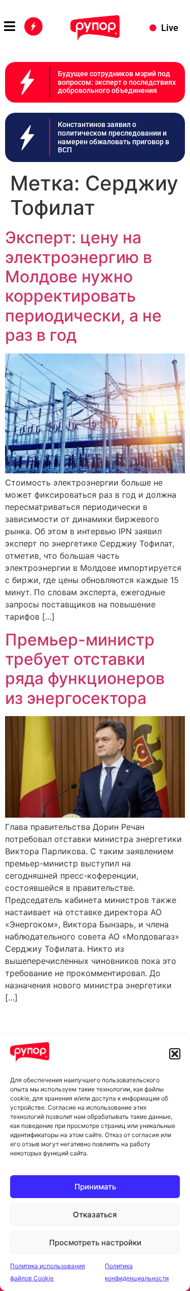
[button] (175, 1054)
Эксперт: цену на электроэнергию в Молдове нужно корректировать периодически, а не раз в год (83, 286)
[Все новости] (33, 26)
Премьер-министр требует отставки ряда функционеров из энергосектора (85, 669)
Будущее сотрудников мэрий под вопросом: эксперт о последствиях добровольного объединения (117, 82)
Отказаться (95, 1214)
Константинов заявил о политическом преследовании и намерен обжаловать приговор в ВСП (113, 137)
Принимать (95, 1186)
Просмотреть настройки (95, 1242)
